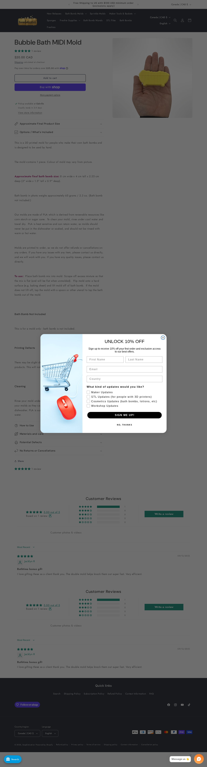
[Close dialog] (163, 338)
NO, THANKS (124, 425)
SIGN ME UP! (124, 415)
